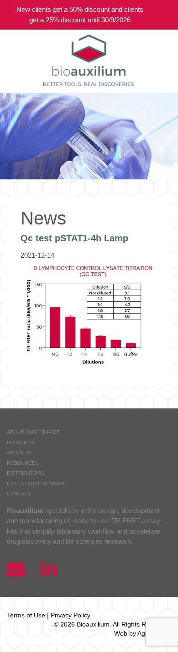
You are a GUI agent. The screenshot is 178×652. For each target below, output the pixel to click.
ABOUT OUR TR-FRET (33, 432)
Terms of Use (26, 615)
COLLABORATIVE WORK (36, 483)
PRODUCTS (21, 442)
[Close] (164, 14)
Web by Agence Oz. (142, 633)
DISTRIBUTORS (25, 473)
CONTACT (19, 493)
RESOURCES (22, 463)
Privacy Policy (70, 615)
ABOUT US (19, 452)
